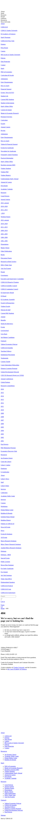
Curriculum (4, 120)
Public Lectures (5, 561)
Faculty (3, 123)
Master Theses (5, 248)
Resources (4, 455)
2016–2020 (4, 206)
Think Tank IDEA (6, 579)
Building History (6, 520)
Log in (3, 601)
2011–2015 (4, 210)
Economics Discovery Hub (9, 451)
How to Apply (5, 86)
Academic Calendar (7, 189)
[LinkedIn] (2, 709)
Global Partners (5, 382)
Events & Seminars (6, 534)
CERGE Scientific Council (9, 286)
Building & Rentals (6, 513)
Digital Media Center (7, 510)
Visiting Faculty (5, 306)
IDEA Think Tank (6, 265)
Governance (4, 275)
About (3, 23)
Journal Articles (5, 199)
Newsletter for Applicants (8, 151)
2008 (2, 417)
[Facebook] (1, 711)
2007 (2, 420)
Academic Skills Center (8, 496)
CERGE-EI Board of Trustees (10, 282)
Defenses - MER (6, 555)
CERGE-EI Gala (6, 589)
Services (3, 489)
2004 (2, 430)
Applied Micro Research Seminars (11, 548)
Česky (3, 605)
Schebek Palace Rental (7, 517)
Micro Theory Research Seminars (11, 544)
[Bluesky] (3, 729)
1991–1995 (4, 241)
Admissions (4, 79)
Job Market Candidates (7, 337)
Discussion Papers (6, 258)
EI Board (3, 296)
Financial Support (6, 89)
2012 (2, 403)
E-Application (5, 472)
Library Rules (5, 486)
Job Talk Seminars (6, 575)
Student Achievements (7, 103)
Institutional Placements (8, 355)
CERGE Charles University (9, 30)
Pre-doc (3, 130)
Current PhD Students (7, 99)
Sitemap (3, 815)
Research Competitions (8, 386)
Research (3, 192)
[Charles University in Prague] (19, 700)
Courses (3, 503)
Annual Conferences (7, 379)
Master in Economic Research (10, 113)
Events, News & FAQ (7, 92)
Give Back (4, 334)
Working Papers (5, 217)
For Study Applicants (7, 568)
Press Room (4, 48)
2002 (2, 437)
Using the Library (6, 461)
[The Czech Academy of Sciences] (12, 706)
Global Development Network (10, 372)
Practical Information (7, 158)
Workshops (4, 506)
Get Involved (5, 330)
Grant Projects (5, 196)
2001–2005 (4, 234)
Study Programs (5, 37)
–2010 (3, 213)
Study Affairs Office (7, 106)
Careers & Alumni (6, 110)
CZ (2, 607)
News (2, 530)
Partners (3, 44)
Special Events (5, 558)
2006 (2, 423)
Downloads (4, 186)
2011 (2, 406)
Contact (3, 65)
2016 (2, 389)
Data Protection (5, 61)
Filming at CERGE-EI (7, 524)
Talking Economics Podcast (9, 344)
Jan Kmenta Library (7, 458)
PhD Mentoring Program (8, 448)
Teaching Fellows (6, 351)
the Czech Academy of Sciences (17, 669)
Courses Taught (5, 361)
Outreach (3, 341)
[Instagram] (2, 725)
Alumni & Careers (6, 182)
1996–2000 (4, 237)
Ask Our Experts (6, 268)
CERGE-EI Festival (7, 586)
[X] (3, 716)
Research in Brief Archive (8, 261)
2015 (2, 392)
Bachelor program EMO (8, 165)
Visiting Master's (6, 175)
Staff (2, 482)
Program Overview (6, 117)
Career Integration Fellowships (10, 365)
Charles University (19, 667)
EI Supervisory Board (7, 292)
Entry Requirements (7, 82)
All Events (4, 537)
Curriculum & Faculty (7, 75)
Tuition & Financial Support (9, 144)
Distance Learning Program (9, 368)
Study (2, 68)
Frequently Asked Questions (9, 154)
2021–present (5, 203)
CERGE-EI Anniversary (8, 592)
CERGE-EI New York (7, 41)
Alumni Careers (5, 127)
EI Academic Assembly (8, 299)
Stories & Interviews (7, 323)
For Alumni (4, 572)
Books (3, 254)
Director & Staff (5, 310)
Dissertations (4, 244)
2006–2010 (4, 230)
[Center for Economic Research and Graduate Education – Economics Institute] (8, 6)
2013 (2, 399)
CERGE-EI (4, 27)
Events (3, 327)
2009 (2, 413)
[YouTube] (2, 719)
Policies (3, 58)
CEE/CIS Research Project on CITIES (12, 375)
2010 (2, 410)
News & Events (5, 527)
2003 (2, 434)
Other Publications (6, 251)
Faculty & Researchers (7, 303)
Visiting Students (6, 168)
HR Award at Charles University (10, 54)
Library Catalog (5, 465)
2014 (2, 396)
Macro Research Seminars (8, 541)
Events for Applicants (7, 148)
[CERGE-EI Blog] (2, 722)
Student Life (4, 96)
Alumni (3, 317)
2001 (2, 441)
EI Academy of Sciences (8, 34)
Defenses (3, 551)
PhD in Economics (6, 72)
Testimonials (4, 358)
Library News (5, 479)
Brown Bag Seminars (7, 565)
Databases (4, 468)
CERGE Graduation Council (9, 289)
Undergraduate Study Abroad (9, 179)
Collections (4, 492)
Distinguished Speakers (8, 582)
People (3, 272)
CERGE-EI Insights (7, 348)
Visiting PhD (5, 172)
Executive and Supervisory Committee (12, 279)
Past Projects (4, 444)
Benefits (3, 320)
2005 (2, 427)
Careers (3, 51)
